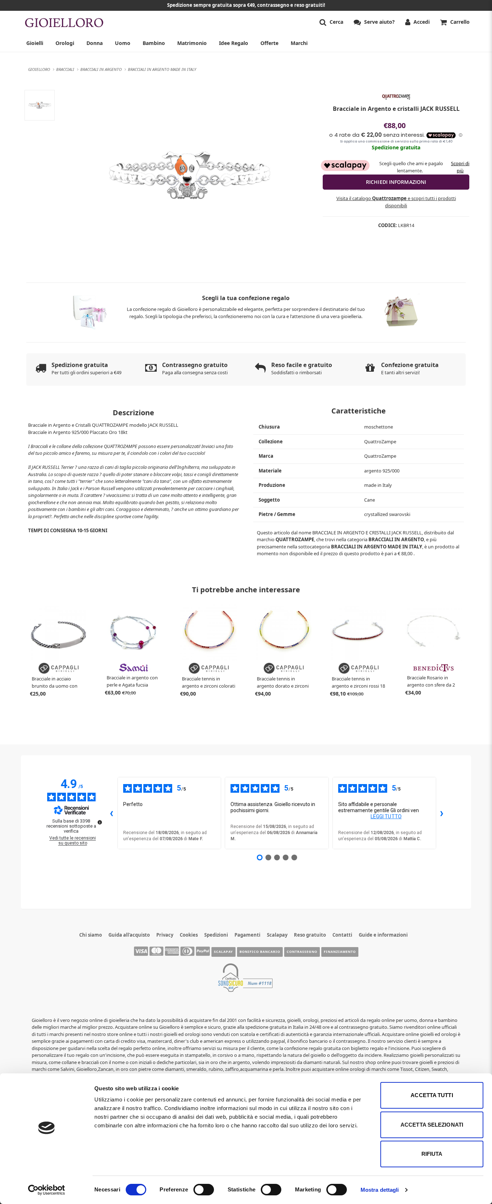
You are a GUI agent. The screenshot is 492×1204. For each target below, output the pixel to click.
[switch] (203, 1189)
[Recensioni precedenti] (112, 813)
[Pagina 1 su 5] (260, 857)
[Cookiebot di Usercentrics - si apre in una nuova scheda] (46, 1190)
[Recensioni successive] (442, 813)
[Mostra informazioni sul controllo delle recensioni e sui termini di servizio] (100, 822)
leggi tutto (386, 816)
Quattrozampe (295, 539)
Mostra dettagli (380, 1190)
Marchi (299, 43)
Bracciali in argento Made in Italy (376, 546)
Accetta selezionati (432, 1125)
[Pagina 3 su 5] (277, 857)
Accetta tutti (432, 1095)
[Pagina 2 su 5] (268, 857)
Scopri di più (460, 167)
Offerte (269, 43)
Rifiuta (432, 1154)
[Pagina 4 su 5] (286, 857)
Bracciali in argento (396, 539)
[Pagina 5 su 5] (294, 857)
